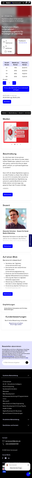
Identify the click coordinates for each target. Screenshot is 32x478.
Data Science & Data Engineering (13, 403)
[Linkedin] (8, 458)
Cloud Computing (8, 386)
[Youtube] (5, 458)
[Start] (2, 16)
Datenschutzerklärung (8, 356)
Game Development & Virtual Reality (14, 406)
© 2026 (9, 450)
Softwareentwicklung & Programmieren (15, 396)
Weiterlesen (8, 194)
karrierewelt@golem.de (12, 441)
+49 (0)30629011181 (12, 444)
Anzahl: (5, 79)
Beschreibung (13, 113)
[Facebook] (2, 458)
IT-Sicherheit (7, 382)
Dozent (21, 113)
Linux (4, 399)
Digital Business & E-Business (12, 411)
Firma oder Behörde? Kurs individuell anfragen (16, 89)
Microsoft (6, 401)
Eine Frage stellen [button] (16, 324)
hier (27, 357)
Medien (4, 113)
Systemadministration (10, 389)
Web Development (9, 394)
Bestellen (16, 340)
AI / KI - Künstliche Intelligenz (12, 384)
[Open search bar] (23, 3)
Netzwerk (6, 391)
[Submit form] (27, 362)
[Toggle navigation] (3, 3)
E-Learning (8, 16)
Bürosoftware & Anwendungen (13, 413)
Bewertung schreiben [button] (16, 323)
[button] (23, 42)
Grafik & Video (7, 408)
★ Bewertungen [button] (30, 240)
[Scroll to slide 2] (17, 144)
